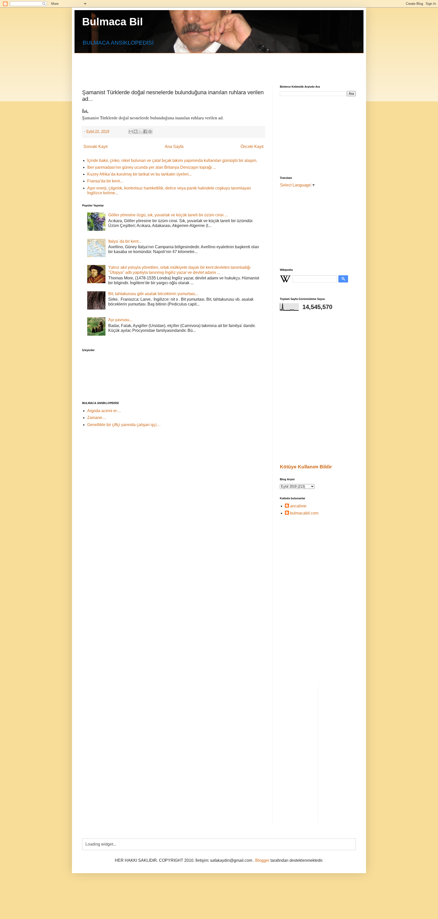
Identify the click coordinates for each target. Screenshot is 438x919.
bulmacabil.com (304, 513)
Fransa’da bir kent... (105, 181)
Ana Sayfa (174, 146)
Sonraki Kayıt (95, 146)
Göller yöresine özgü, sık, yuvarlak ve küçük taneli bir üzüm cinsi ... (168, 215)
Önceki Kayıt (252, 146)
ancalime (298, 506)
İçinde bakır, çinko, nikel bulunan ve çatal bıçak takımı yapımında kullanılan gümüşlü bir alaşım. (172, 160)
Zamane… (96, 417)
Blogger (262, 860)
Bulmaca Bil (112, 22)
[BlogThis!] (135, 131)
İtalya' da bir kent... (124, 241)
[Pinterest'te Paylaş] (150, 131)
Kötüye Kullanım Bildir (306, 466)
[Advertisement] (205, 64)
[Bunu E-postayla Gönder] (130, 131)
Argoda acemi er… (104, 411)
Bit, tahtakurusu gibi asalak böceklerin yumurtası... (153, 294)
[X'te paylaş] (140, 131)
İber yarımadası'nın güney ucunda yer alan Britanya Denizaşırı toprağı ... (151, 167)
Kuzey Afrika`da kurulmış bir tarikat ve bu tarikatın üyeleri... (139, 174)
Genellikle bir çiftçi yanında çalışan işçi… (124, 425)
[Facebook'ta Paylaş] (145, 131)
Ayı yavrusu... (120, 320)
